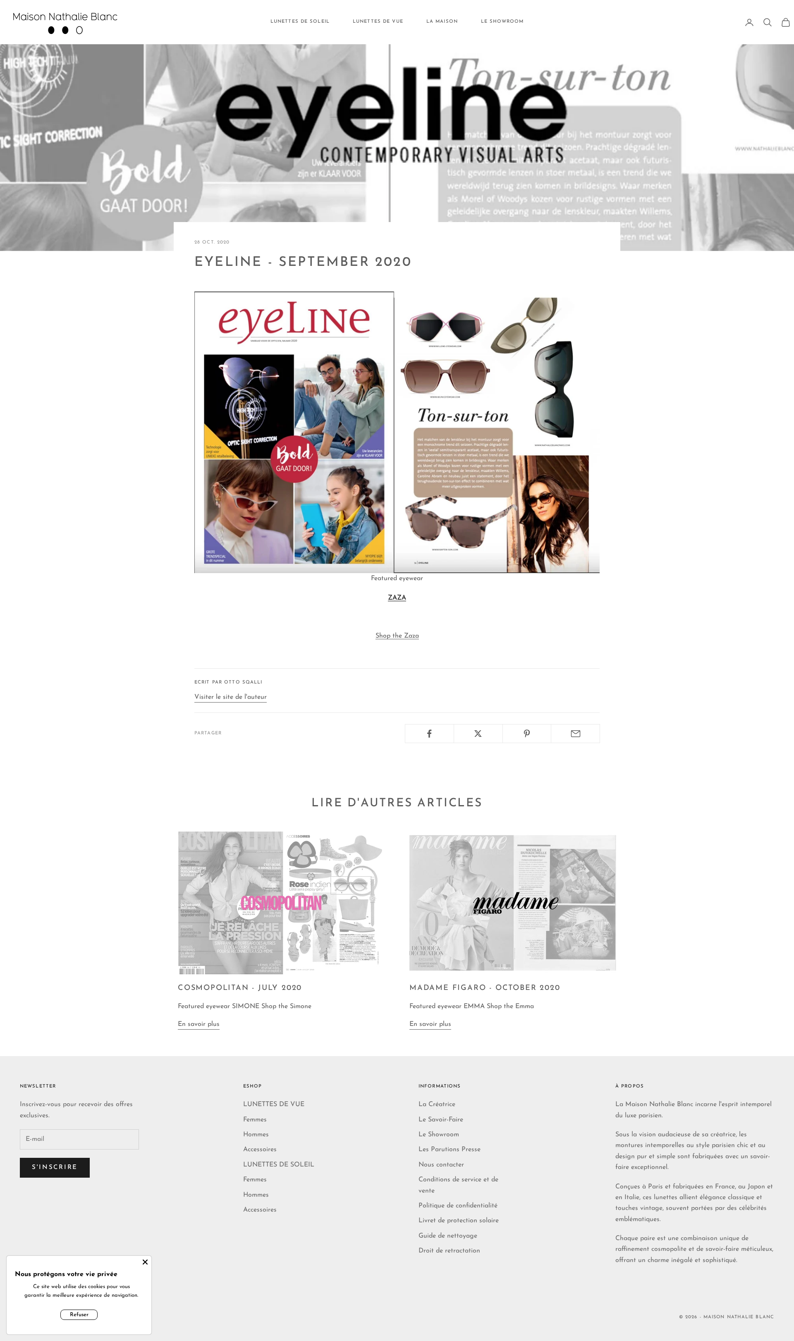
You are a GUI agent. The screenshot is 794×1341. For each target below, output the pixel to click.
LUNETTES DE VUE (378, 21)
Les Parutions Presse (450, 1149)
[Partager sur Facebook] (429, 733)
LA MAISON (442, 21)
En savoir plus (199, 1024)
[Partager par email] (575, 733)
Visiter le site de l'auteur (230, 697)
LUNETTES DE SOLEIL (300, 21)
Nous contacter (441, 1165)
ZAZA (397, 598)
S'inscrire (55, 1167)
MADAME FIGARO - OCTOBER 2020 (484, 988)
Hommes (256, 1134)
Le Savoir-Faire (441, 1119)
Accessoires (260, 1149)
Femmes (255, 1119)
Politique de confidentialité (458, 1205)
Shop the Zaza (397, 636)
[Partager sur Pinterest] (527, 733)
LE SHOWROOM (502, 21)
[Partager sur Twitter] (478, 733)
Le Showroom (439, 1134)
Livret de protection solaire (459, 1220)
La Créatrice (437, 1104)
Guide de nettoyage (448, 1236)
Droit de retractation (449, 1251)
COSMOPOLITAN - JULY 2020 (240, 988)
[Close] (145, 1262)
